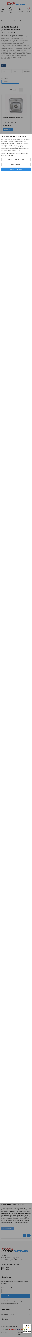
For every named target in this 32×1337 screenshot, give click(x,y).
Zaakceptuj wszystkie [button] (16, 169)
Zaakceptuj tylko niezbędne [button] (16, 159)
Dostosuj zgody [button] (16, 164)
